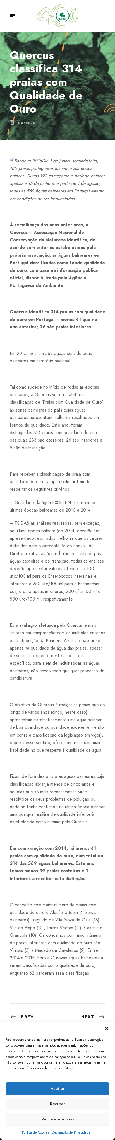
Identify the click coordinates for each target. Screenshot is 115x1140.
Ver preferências (57, 1119)
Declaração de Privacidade (71, 1132)
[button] (106, 1028)
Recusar (57, 1104)
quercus (26, 122)
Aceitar (58, 1088)
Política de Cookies (35, 1132)
